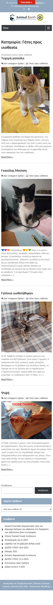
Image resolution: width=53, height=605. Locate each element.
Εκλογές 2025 (11, 551)
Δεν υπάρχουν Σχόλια (14, 63)
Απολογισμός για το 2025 (16, 540)
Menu (5, 28)
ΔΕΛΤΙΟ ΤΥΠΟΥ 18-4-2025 (16, 548)
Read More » (7, 157)
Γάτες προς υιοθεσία (38, 63)
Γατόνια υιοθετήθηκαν (17, 293)
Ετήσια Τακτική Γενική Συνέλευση (20, 536)
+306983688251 (37, 3)
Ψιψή (5, 393)
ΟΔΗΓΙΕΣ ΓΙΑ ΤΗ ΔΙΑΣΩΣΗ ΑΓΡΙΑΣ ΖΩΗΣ (22, 544)
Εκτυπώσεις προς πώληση (17, 563)
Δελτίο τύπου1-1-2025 (15, 567)
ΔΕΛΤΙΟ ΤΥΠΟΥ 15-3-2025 (16, 559)
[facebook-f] (24, 9)
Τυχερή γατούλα (12, 58)
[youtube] (29, 9)
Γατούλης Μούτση (14, 171)
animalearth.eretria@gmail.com (26, 6)
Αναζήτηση (6, 485)
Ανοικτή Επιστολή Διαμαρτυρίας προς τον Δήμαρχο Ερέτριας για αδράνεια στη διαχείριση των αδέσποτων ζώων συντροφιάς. (27, 529)
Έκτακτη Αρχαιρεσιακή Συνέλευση (20, 555)
